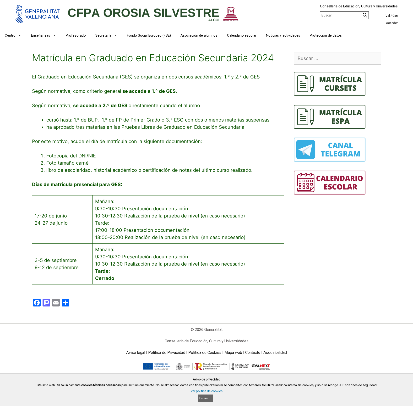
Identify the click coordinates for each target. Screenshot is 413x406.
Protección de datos (326, 35)
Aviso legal (135, 352)
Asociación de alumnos (198, 35)
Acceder (392, 23)
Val (388, 15)
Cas (395, 15)
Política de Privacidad (166, 352)
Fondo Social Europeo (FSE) (149, 35)
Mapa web (233, 352)
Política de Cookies (204, 352)
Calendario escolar (241, 35)
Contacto (252, 352)
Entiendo (205, 398)
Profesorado (76, 35)
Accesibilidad (275, 352)
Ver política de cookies (207, 391)
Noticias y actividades (283, 35)
